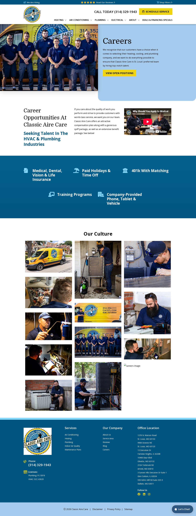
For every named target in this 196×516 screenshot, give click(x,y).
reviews (106, 442)
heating (68, 438)
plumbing (69, 442)
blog (105, 446)
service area (108, 438)
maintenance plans (73, 449)
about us (107, 434)
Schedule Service (157, 11)
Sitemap (128, 509)
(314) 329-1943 (125, 11)
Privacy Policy (114, 509)
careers (106, 449)
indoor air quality (72, 446)
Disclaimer (97, 509)
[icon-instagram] (149, 494)
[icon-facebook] (139, 494)
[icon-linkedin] (144, 494)
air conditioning (71, 434)
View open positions (119, 73)
